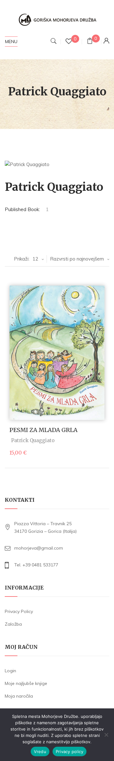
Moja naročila (19, 696)
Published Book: (22, 209)
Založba (13, 624)
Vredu (40, 751)
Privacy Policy (19, 611)
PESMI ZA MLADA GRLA (44, 430)
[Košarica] (90, 42)
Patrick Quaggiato (32, 440)
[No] (106, 735)
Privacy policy (70, 751)
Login (10, 671)
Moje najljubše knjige (26, 683)
